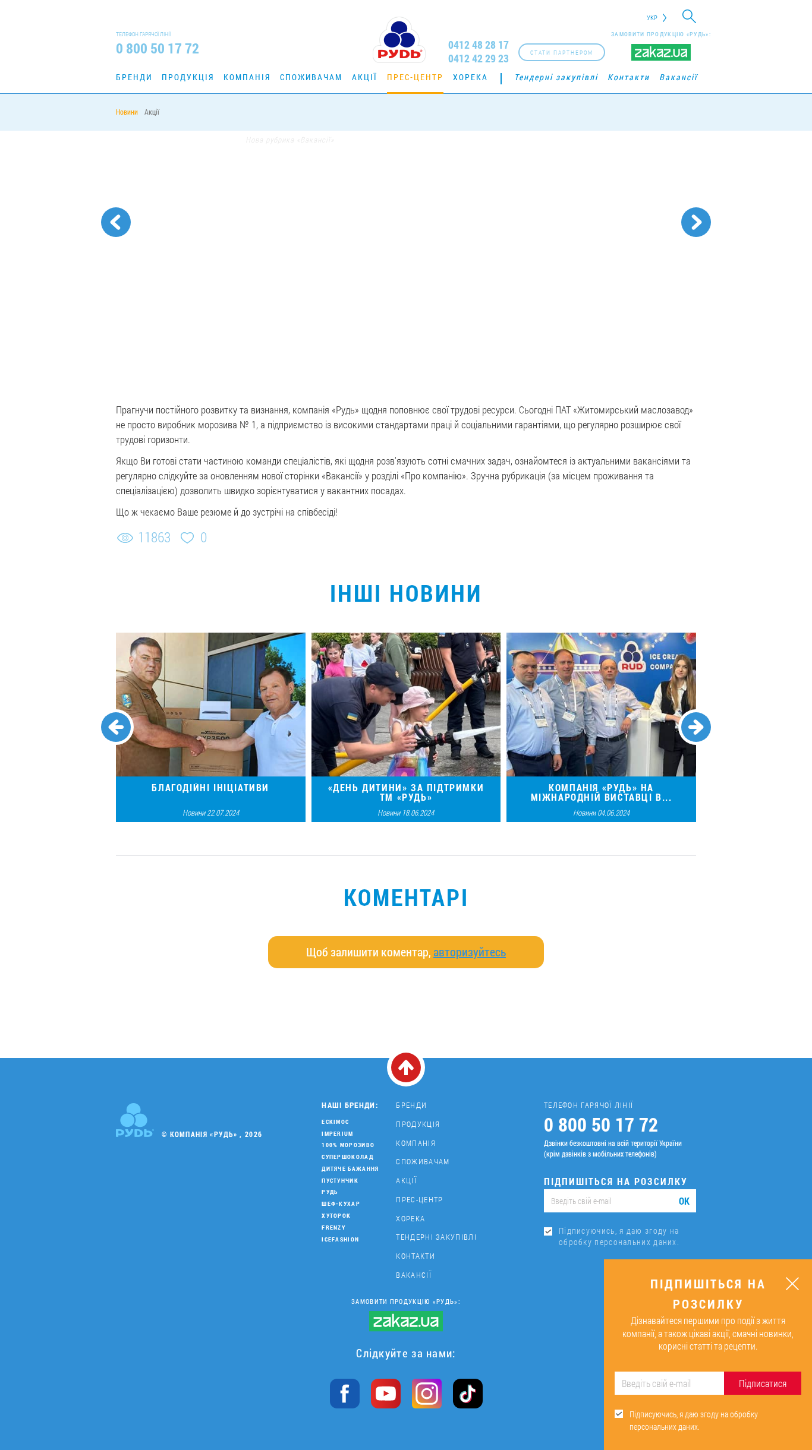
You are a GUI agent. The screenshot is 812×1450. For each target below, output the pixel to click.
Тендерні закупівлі (556, 77)
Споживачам (311, 77)
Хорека (470, 77)
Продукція (188, 77)
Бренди (134, 77)
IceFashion (340, 1239)
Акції (364, 77)
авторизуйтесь (469, 951)
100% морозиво (348, 1145)
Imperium (337, 1134)
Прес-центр (415, 77)
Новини (127, 111)
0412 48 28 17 (478, 45)
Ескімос (335, 1122)
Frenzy (333, 1227)
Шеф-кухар (341, 1204)
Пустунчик (340, 1180)
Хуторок (336, 1216)
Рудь (330, 1192)
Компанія (247, 77)
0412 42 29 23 (478, 58)
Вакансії (678, 77)
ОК (684, 1201)
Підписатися (762, 1383)
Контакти (629, 77)
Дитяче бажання (350, 1169)
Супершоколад (347, 1157)
